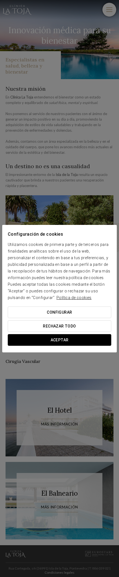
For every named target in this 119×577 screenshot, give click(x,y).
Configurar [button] (59, 312)
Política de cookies (74, 297)
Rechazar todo (59, 326)
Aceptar (60, 340)
